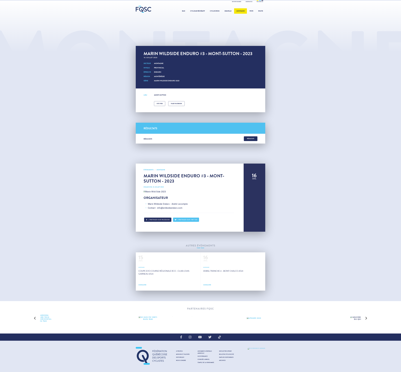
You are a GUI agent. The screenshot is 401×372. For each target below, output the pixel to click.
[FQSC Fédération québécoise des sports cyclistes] (149, 9)
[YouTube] (200, 337)
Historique (180, 357)
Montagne (240, 11)
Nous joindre (181, 360)
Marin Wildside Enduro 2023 (166, 80)
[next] (366, 318)
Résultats (250, 139)
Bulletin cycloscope (226, 354)
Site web (160, 104)
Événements (149, 170)
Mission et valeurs (183, 354)
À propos (179, 351)
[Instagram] (190, 337)
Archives (222, 360)
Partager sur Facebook (159, 220)
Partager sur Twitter (187, 220)
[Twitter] (210, 337)
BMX (183, 11)
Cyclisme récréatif (197, 11)
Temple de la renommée (206, 362)
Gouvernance (203, 356)
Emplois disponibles (226, 357)
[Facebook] (181, 337)
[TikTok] (219, 337)
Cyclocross (215, 11)
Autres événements (200, 245)
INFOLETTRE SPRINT (225, 351)
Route (260, 11)
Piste (251, 11)
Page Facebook (176, 104)
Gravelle (228, 11)
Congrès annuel (204, 359)
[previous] (35, 318)
